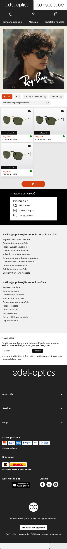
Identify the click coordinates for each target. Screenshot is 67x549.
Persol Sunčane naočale (15, 247)
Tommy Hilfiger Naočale (15, 317)
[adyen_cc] (4, 443)
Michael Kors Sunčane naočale (18, 261)
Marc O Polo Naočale (13, 298)
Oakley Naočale (11, 291)
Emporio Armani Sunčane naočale (20, 258)
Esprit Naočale (10, 320)
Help (5, 422)
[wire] (44, 443)
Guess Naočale (10, 309)
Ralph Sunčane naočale (15, 269)
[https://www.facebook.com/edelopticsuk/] (42, 485)
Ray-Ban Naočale (11, 287)
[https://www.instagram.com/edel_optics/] (49, 485)
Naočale (33, 22)
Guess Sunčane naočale (15, 265)
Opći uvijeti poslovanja (17, 534)
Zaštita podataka (39, 534)
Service (6, 408)
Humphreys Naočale (13, 294)
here (19, 359)
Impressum (56, 534)
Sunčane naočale (12, 22)
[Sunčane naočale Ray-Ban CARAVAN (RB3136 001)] (17, 119)
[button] (17, 5)
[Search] (11, 14)
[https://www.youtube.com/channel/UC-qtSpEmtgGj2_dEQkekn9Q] (55, 485)
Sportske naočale (54, 22)
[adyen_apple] (35, 443)
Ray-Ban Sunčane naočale (16, 239)
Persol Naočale (10, 306)
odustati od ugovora (33, 527)
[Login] (33, 14)
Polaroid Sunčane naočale (16, 254)
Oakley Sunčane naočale (15, 243)
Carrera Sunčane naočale (16, 250)
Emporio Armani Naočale (16, 302)
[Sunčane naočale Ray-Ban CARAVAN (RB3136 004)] (50, 119)
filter (9, 97)
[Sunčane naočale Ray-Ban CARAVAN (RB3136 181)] (17, 154)
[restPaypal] (27, 443)
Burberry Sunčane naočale (16, 273)
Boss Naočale (10, 313)
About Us (7, 394)
